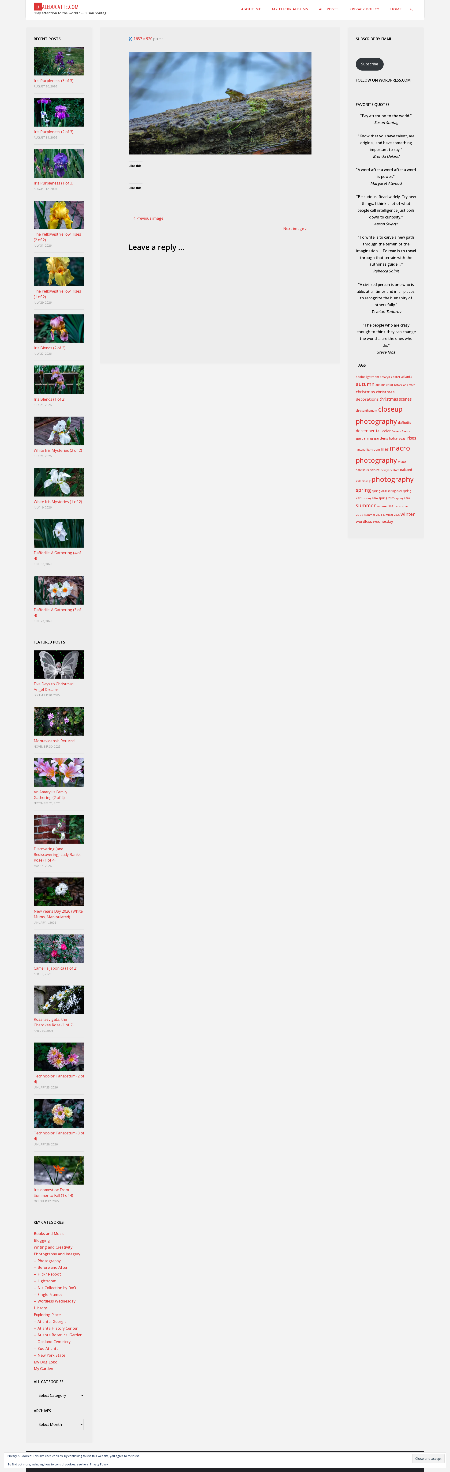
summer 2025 (391, 514)
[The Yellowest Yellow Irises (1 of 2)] (59, 271)
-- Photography (47, 1260)
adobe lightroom (367, 377)
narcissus (362, 470)
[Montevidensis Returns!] (59, 721)
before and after (404, 385)
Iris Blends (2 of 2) (49, 347)
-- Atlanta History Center (56, 1328)
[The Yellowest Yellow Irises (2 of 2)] (59, 215)
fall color (383, 430)
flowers (396, 431)
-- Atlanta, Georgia (50, 1321)
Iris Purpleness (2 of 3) (53, 131)
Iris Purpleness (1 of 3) (53, 183)
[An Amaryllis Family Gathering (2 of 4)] (59, 772)
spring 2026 (403, 498)
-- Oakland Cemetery (52, 1341)
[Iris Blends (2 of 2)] (59, 328)
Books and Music (49, 1233)
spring (363, 489)
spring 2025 (387, 498)
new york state (390, 470)
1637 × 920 (143, 38)
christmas (365, 392)
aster (396, 377)
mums (402, 461)
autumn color (384, 385)
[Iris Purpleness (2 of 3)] (59, 112)
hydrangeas (397, 438)
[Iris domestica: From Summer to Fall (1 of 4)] (59, 1170)
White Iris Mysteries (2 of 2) (58, 450)
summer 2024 (373, 514)
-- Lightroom (45, 1281)
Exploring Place (47, 1314)
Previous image (149, 218)
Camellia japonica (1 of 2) (55, 968)
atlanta (406, 377)
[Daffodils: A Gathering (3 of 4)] (59, 590)
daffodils (404, 422)
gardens (381, 438)
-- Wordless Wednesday (54, 1301)
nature (375, 470)
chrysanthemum (366, 410)
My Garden (43, 1368)
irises (411, 438)
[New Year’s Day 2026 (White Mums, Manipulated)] (59, 891)
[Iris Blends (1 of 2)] (59, 379)
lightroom (373, 449)
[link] (411, 9)
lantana (361, 449)
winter (408, 514)
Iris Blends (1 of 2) (49, 399)
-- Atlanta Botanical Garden (58, 1334)
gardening (364, 438)
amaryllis (386, 377)
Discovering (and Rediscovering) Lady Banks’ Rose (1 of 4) (57, 854)
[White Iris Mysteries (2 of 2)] (59, 431)
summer (366, 505)
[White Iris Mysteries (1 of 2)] (59, 482)
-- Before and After (51, 1267)
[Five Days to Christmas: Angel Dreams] (59, 664)
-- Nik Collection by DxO (55, 1287)
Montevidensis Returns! (54, 740)
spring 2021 (394, 491)
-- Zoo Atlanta (46, 1348)
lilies (385, 449)
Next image (293, 228)
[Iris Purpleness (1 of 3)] (59, 163)
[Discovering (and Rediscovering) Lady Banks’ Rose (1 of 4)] (59, 829)
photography (392, 479)
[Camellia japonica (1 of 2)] (59, 948)
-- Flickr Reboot (47, 1274)
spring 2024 (370, 498)
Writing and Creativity (53, 1247)
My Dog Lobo (45, 1362)
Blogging (42, 1240)
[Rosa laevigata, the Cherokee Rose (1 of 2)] (59, 1000)
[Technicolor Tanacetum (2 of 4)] (59, 1057)
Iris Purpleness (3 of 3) (53, 80)
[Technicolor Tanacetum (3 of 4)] (59, 1113)
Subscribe (369, 64)
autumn (365, 384)
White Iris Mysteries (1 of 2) (58, 501)
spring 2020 (379, 491)
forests (406, 431)
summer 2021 (386, 506)
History (40, 1307)
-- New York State (49, 1355)
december (365, 430)
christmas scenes (395, 399)
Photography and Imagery (57, 1254)
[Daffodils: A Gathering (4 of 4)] (59, 533)
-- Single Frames (48, 1294)
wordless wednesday (374, 521)
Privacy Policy (99, 1464)
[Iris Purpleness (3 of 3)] (59, 61)
